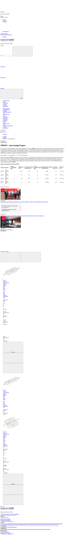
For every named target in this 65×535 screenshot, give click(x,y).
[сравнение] (13, 358)
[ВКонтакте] (10, 240)
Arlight (9, 521)
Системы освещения (5, 117)
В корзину (13, 352)
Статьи (20, 529)
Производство (6, 527)
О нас (4, 19)
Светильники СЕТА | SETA (7, 229)
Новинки (5, 134)
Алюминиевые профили (6, 110)
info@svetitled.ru (15, 514)
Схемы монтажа (37, 529)
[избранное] (13, 368)
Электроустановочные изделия (42, 524)
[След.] (31, 257)
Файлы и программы (45, 529)
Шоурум (5, 36)
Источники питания (5, 103)
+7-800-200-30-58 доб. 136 (6, 514)
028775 (2, 174)
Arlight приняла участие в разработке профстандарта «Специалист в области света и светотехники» (22, 215)
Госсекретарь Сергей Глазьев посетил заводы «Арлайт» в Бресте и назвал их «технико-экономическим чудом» (24, 201)
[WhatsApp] (10, 250)
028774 (2, 171)
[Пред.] (11, 257)
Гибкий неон (4, 122)
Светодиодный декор (30, 524)
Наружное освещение (5, 119)
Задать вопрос (4, 142)
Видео (6, 529)
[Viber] (48, 240)
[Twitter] (29, 240)
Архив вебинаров (15, 529)
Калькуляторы (31, 529)
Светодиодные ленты (5, 523)
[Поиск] (23, 51)
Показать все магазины (6, 519)
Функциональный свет (51, 523)
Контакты (10, 34)
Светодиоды (5, 128)
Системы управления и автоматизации (27, 523)
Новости (5, 20)
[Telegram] (29, 250)
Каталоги (3, 529)
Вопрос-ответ (25, 529)
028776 (2, 178)
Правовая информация (5, 520)
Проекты (5, 21)
